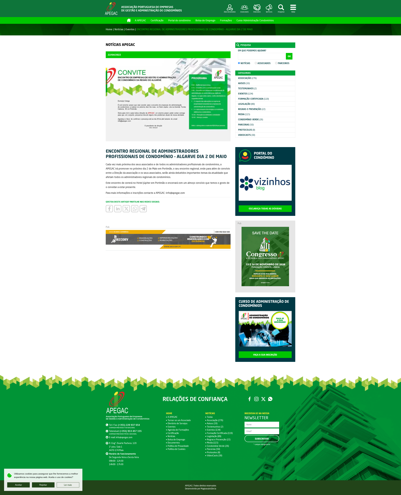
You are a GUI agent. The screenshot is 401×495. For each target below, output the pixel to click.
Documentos (174, 442)
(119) (253, 98)
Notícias (119, 29)
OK (289, 56)
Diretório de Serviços (177, 423)
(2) (247, 88)
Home (129, 20)
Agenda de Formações (178, 429)
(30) (246, 135)
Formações (226, 20)
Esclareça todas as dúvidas (265, 208)
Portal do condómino (179, 20)
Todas (210, 417)
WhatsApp (270, 399)
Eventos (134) (213, 429)
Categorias (244, 73)
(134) (245, 93)
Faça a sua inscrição (265, 354)
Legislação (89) (214, 436)
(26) (250, 119)
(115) (244, 114)
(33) (244, 83)
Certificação (157, 20)
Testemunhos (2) (215, 426)
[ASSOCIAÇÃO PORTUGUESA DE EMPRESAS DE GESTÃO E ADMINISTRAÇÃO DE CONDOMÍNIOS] (111, 8)
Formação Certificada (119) (220, 433)
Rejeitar (43, 485)
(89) (246, 104)
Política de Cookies (176, 449)
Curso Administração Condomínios (255, 20)
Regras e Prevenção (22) (218, 439)
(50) (246, 124)
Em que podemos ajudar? (252, 50)
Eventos (129, 29)
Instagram (256, 399)
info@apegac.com (124, 437)
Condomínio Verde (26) (218, 446)
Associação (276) (215, 420)
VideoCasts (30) (214, 455)
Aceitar (18, 485)
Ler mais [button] (68, 485)
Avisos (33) (212, 423)
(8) (246, 129)
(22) (251, 109)
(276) (247, 78)
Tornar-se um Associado (179, 420)
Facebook (249, 399)
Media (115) (212, 442)
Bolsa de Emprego (205, 20)
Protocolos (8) (213, 452)
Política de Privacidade (178, 446)
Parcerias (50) (213, 449)
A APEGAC (140, 20)
